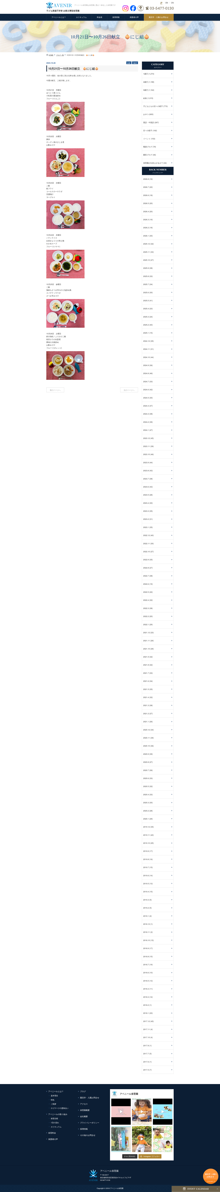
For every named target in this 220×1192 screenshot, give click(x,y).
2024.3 (146, 413)
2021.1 (146, 721)
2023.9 (146, 462)
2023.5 (146, 494)
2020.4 (146, 794)
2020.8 (146, 762)
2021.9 (146, 656)
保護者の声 (134, 17)
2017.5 (146, 1069)
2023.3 (146, 511)
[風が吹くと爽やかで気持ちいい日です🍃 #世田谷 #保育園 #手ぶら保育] (142, 1139)
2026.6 (146, 195)
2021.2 (146, 713)
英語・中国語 (148, 122)
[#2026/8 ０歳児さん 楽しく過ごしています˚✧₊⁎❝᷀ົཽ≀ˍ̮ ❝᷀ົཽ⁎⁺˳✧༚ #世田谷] (121, 1112)
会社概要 (84, 1116)
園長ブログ (147, 154)
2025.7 (146, 284)
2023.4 (146, 503)
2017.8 (146, 1045)
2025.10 (146, 260)
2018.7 (146, 964)
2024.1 (146, 430)
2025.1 (146, 333)
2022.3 (146, 608)
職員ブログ (147, 146)
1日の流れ (55, 1122)
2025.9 (146, 268)
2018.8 (146, 956)
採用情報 (116, 17)
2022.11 (146, 543)
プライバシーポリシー (89, 1122)
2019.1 (146, 916)
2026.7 (146, 187)
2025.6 (146, 292)
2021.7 (146, 673)
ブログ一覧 (60, 55)
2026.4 (146, 211)
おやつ (146, 114)
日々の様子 (147, 130)
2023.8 (146, 470)
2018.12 (146, 924)
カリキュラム (81, 17)
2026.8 (146, 179)
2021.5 (146, 689)
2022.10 (146, 551)
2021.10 (146, 648)
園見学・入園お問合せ (89, 1097)
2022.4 (146, 600)
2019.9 (146, 851)
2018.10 (146, 940)
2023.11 (146, 446)
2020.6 (146, 778)
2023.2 (146, 519)
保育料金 (52, 1132)
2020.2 (146, 810)
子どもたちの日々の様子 (153, 106)
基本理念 (54, 1095)
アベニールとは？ (59, 17)
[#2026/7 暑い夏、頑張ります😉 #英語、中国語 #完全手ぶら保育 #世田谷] (162, 1112)
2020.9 (146, 754)
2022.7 (146, 575)
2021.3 (146, 705)
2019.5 (146, 883)
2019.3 (146, 899)
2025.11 (146, 252)
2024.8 (146, 373)
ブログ (83, 1091)
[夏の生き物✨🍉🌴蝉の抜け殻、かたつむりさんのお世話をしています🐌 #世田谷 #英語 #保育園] (142, 1112)
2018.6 (146, 972)
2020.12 (146, 729)
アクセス (84, 1103)
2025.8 (146, 276)
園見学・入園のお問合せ (158, 17)
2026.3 (146, 219)
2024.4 (146, 405)
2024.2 (146, 422)
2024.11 (146, 349)
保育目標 (54, 1118)
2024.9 (146, 365)
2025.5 (146, 300)
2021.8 (146, 665)
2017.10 (146, 1037)
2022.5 (146, 592)
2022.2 (146, 616)
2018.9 (146, 948)
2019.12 (146, 826)
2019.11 (146, 835)
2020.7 (146, 770)
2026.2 (146, 227)
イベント (146, 138)
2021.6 (146, 681)
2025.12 (146, 243)
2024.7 (146, 381)
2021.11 (146, 640)
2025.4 (146, 308)
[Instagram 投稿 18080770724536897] (162, 1139)
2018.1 (146, 1013)
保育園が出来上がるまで (153, 163)
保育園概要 (85, 1110)
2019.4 (146, 891)
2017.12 (146, 1021)
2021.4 (146, 697)
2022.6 (146, 584)
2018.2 (146, 1005)
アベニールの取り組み (57, 1114)
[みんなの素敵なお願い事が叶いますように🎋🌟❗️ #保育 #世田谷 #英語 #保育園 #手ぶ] (121, 1139)
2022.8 (146, 567)
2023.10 (146, 454)
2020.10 (146, 746)
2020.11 (146, 737)
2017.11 (146, 1029)
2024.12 (146, 341)
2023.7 (146, 478)
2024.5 (146, 397)
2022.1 (146, 624)
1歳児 (145, 73)
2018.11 (146, 932)
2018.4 (146, 988)
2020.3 (146, 802)
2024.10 (146, 357)
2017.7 (146, 1053)
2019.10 (146, 843)
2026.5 (146, 203)
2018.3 (146, 997)
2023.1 (146, 527)
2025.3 (146, 316)
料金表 (99, 17)
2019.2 (146, 907)
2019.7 (146, 867)
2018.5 (146, 980)
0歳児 (145, 90)
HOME (51, 55)
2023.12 (146, 438)
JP (161, 2)
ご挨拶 (53, 1104)
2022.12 (146, 535)
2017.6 (146, 1061)
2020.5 (146, 786)
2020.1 (146, 818)
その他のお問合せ (87, 1135)
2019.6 (146, 875)
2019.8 (146, 859)
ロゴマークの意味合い (60, 1108)
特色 (52, 1099)
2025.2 (146, 324)
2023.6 (146, 486)
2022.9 (146, 559)
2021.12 (146, 632)
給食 (145, 98)
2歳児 (145, 82)
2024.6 (146, 389)
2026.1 (146, 235)
